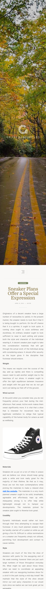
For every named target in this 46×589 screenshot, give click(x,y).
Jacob (29, 303)
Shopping (23, 283)
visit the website (10, 491)
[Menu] (23, 272)
